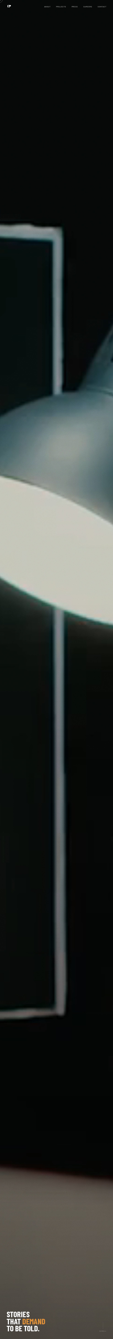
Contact (102, 7)
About (47, 7)
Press (75, 7)
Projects (61, 7)
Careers (87, 7)
